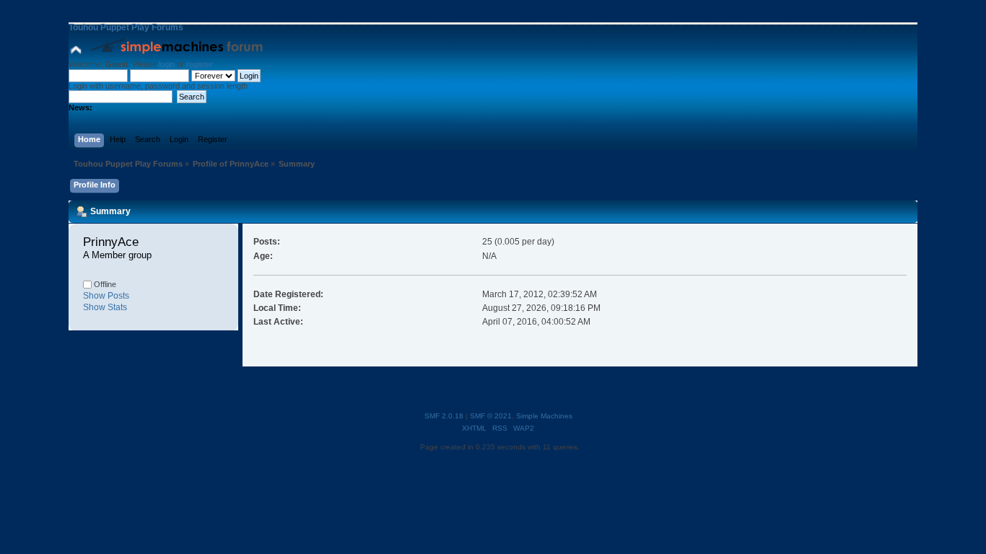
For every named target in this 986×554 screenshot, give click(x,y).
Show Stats (105, 307)
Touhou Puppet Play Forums (126, 27)
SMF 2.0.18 (443, 416)
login (167, 64)
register (199, 64)
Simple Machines (544, 416)
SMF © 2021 (491, 416)
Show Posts (106, 296)
